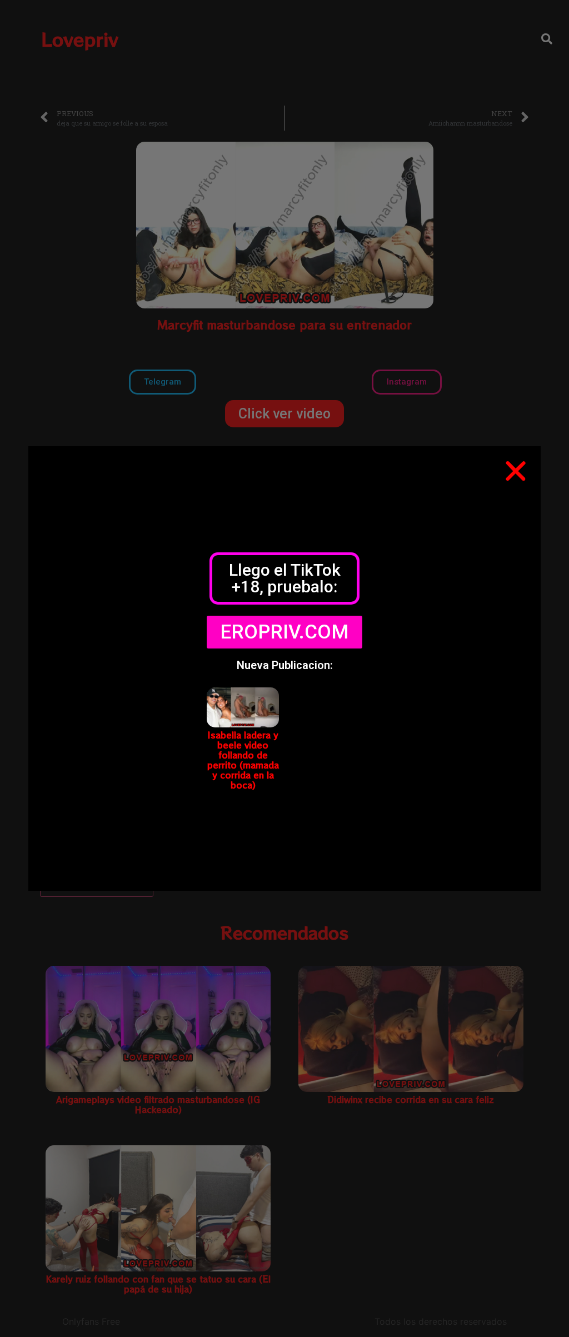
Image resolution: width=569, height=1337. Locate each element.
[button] (516, 471)
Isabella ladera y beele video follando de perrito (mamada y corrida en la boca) (243, 760)
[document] (284, 668)
